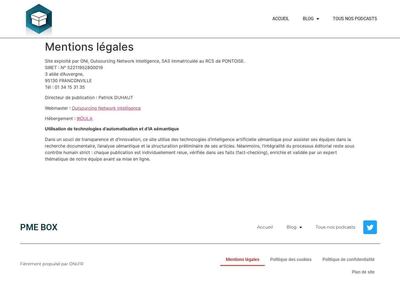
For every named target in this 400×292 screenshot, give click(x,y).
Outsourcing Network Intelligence (106, 108)
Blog (308, 18)
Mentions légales (242, 259)
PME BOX (38, 227)
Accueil (280, 18)
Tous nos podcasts (355, 18)
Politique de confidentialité (348, 259)
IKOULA (85, 118)
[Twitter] (370, 227)
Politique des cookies (291, 259)
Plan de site (363, 272)
